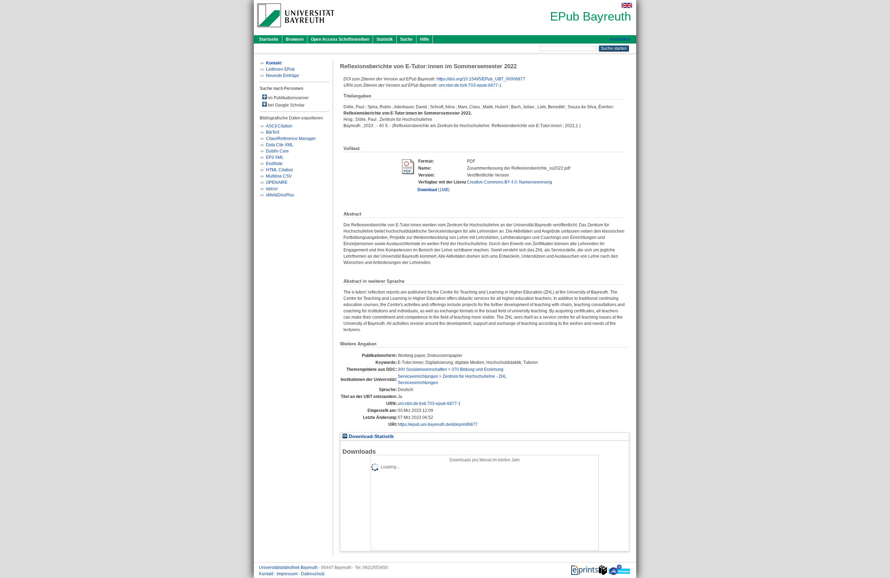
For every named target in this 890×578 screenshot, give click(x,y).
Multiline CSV (279, 176)
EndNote (274, 163)
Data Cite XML (279, 144)
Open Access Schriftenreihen (340, 39)
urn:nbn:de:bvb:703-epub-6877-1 (470, 85)
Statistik (385, 39)
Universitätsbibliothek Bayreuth (289, 567)
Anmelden (620, 39)
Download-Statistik (370, 436)
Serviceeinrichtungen (418, 376)
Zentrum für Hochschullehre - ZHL (475, 376)
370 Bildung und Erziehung (477, 369)
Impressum (288, 573)
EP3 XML (275, 157)
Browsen (295, 39)
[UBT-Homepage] (296, 29)
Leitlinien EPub (280, 69)
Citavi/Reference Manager (291, 138)
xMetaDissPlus (280, 195)
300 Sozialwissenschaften (422, 369)
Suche (406, 39)
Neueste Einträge (282, 75)
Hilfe (424, 39)
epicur (272, 188)
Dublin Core (277, 151)
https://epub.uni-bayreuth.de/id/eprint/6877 (438, 424)
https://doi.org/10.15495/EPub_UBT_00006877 (481, 79)
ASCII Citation (279, 126)
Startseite (268, 39)
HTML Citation (279, 169)
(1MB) (434, 189)
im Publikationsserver (288, 97)
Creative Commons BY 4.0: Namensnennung (509, 182)
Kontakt (266, 573)
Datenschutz (313, 573)
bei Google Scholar (286, 105)
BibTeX (273, 132)
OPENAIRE (277, 182)
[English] (627, 5)
